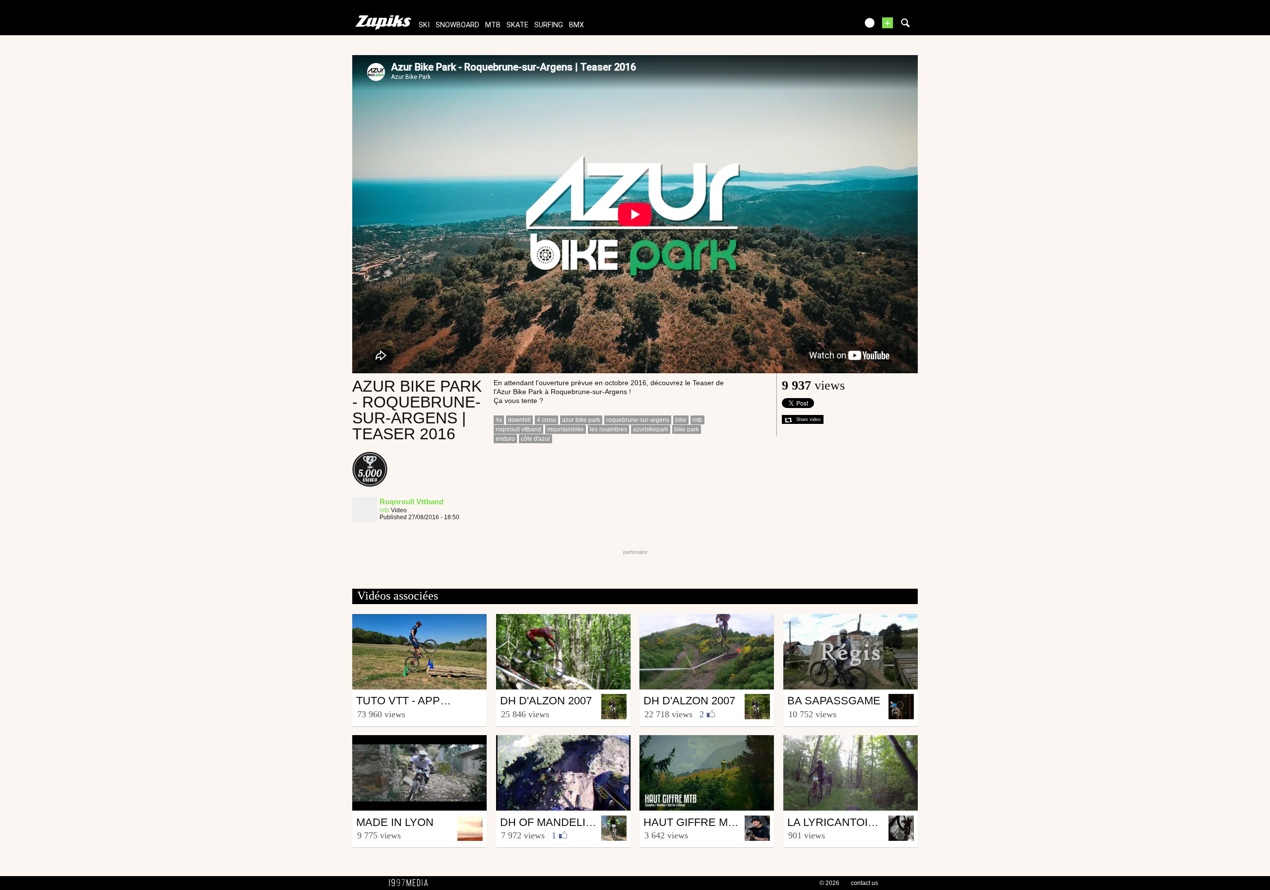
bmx (576, 25)
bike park (686, 429)
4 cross (546, 419)
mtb (493, 25)
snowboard (457, 25)
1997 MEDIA (411, 883)
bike (681, 419)
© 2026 (829, 883)
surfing (548, 25)
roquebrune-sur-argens (637, 419)
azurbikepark (650, 429)
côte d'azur (535, 438)
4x (499, 419)
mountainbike (565, 429)
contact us (864, 883)
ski (424, 25)
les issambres (608, 429)
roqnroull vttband (518, 429)
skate (517, 25)
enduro (505, 438)
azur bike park (581, 419)
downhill (519, 419)
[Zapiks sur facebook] (829, 26)
